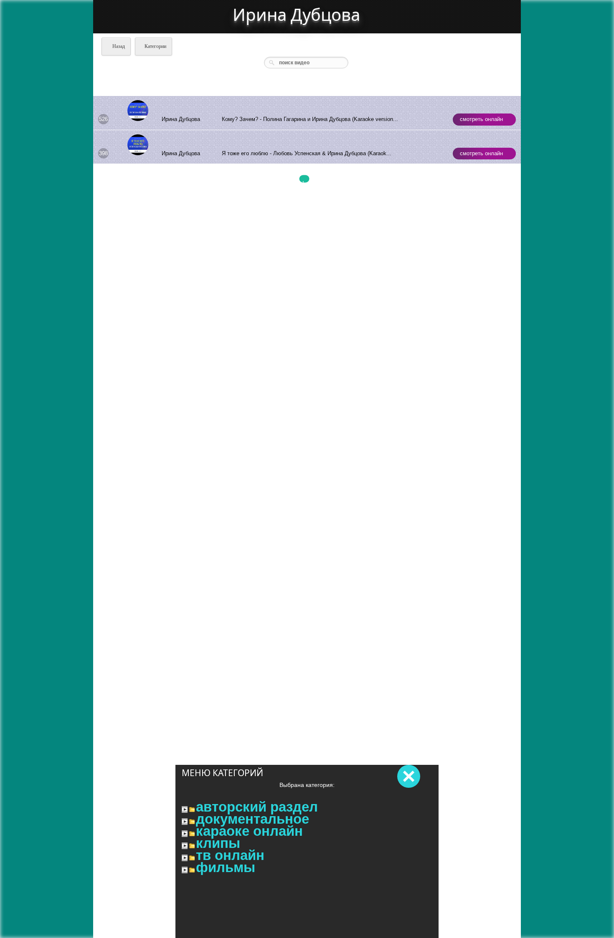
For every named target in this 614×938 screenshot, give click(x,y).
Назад (118, 46)
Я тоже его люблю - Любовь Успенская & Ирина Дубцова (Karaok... (306, 153)
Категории (155, 46)
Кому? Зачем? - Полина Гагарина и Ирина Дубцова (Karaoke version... (310, 119)
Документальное (252, 819)
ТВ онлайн (230, 855)
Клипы (218, 843)
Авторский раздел (257, 807)
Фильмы (225, 867)
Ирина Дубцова (296, 14)
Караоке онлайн (249, 831)
